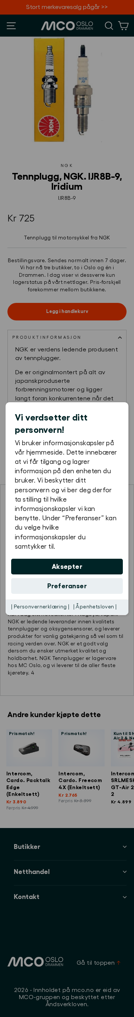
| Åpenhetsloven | (95, 607)
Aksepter (67, 566)
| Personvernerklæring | (40, 607)
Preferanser (67, 586)
